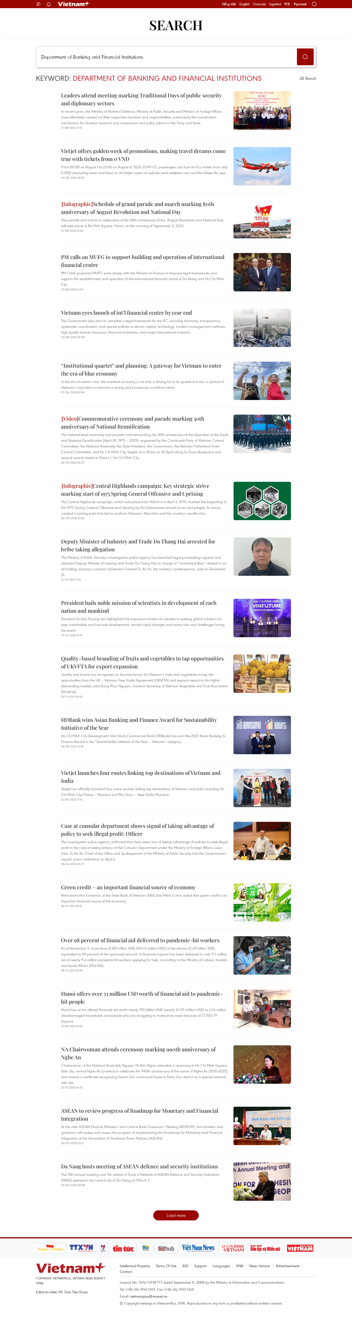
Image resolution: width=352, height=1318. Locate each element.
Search (176, 25)
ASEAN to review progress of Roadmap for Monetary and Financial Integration (139, 1114)
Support (200, 1265)
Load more (176, 1215)
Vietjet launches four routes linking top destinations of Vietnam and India (141, 776)
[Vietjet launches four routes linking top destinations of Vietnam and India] (262, 788)
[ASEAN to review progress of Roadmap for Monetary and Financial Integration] (262, 1126)
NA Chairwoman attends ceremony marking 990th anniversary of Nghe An (138, 1053)
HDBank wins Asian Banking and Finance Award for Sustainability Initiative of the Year (139, 723)
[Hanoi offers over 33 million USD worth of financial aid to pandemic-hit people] (262, 1009)
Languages (221, 1265)
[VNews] (102, 1248)
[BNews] (145, 1248)
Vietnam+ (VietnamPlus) (74, 4)
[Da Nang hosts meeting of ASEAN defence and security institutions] (262, 1181)
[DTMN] (265, 1248)
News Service (259, 1265)
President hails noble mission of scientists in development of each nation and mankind (138, 606)
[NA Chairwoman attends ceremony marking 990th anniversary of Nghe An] (262, 1064)
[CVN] (233, 1248)
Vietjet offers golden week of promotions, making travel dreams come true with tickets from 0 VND (143, 154)
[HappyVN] (50, 1248)
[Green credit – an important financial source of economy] (262, 902)
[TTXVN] (81, 1248)
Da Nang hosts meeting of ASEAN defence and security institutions (139, 1166)
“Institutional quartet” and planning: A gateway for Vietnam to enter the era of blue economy (141, 369)
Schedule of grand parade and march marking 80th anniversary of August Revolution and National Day (137, 207)
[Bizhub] (166, 1248)
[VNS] (198, 1248)
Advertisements (288, 1265)
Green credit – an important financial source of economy (128, 887)
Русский (300, 4)
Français (259, 4)
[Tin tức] (123, 1248)
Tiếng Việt (229, 4)
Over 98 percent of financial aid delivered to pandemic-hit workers (140, 940)
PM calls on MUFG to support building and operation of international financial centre (142, 260)
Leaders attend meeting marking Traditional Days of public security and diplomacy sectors (141, 99)
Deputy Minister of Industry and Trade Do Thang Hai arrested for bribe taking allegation (138, 545)
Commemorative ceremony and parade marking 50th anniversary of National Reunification (132, 422)
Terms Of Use (166, 1265)
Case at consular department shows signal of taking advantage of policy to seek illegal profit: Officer (137, 829)
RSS (185, 1265)
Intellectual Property (135, 1265)
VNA (239, 1265)
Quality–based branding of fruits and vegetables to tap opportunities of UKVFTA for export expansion (142, 662)
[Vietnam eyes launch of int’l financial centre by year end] (262, 328)
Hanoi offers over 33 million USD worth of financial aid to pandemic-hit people (142, 997)
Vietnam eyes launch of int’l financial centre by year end (126, 312)
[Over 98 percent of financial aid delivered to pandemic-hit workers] (262, 955)
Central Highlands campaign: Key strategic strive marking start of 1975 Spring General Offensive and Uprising (135, 489)
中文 (287, 4)
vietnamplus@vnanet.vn (148, 1296)
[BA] (300, 1248)
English (244, 4)
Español (275, 4)
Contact (126, 1271)
